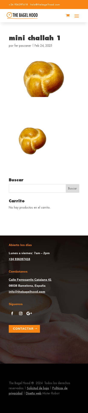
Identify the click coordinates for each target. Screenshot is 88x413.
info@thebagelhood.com (27, 291)
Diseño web (33, 393)
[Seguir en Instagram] (20, 313)
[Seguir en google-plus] (29, 313)
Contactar (23, 328)
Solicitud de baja (38, 388)
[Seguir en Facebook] (12, 313)
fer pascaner (22, 46)
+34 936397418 (18, 4)
